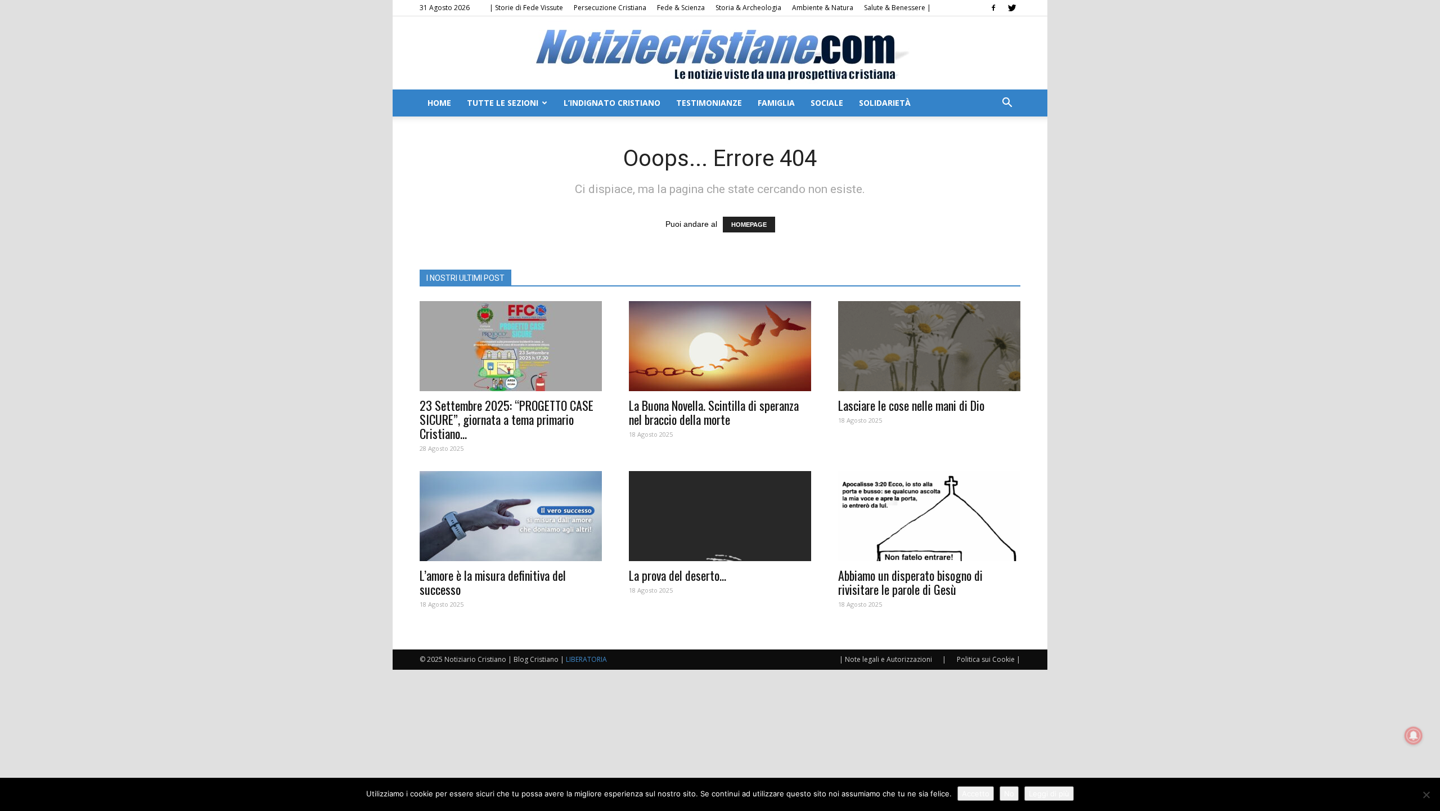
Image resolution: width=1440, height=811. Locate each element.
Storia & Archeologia (748, 7)
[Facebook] (993, 8)
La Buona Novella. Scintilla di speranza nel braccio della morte (714, 412)
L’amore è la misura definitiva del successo (493, 582)
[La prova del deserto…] (720, 516)
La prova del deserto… (677, 575)
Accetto (975, 793)
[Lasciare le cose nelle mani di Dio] (929, 346)
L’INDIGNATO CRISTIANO (612, 102)
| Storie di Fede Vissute (526, 7)
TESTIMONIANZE (709, 102)
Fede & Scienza (681, 7)
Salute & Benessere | (897, 7)
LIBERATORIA (586, 659)
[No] (1426, 794)
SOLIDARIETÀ (885, 102)
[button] (1006, 103)
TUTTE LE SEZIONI (502, 102)
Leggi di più (1049, 793)
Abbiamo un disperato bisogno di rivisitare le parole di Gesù (910, 582)
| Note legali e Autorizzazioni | (892, 659)
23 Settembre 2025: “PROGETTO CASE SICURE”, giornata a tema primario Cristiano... (506, 419)
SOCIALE (827, 102)
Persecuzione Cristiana (610, 7)
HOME (439, 102)
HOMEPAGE (749, 224)
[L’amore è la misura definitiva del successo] (511, 516)
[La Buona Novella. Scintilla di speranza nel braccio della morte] (720, 346)
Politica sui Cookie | (988, 659)
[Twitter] (1012, 8)
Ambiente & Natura (822, 7)
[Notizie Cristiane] (720, 54)
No (1009, 793)
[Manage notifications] (1414, 736)
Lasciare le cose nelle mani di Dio (911, 405)
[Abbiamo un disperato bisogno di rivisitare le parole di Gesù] (929, 516)
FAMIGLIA (776, 102)
